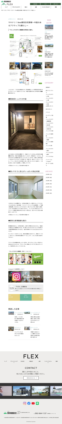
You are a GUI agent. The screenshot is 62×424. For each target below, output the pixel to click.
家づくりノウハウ (49, 91)
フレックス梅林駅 (49, 135)
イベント (48, 112)
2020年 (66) (49, 193)
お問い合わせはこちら (31, 378)
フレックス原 (49, 145)
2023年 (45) (49, 183)
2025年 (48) (49, 177)
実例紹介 (48, 87)
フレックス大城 (49, 131)
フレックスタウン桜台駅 (49, 124)
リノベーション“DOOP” (49, 160)
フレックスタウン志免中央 (49, 128)
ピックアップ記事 (49, 116)
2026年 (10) (49, 174)
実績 (56, 7)
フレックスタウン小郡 (49, 99)
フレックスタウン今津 (49, 95)
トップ (6, 7)
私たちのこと (18, 327)
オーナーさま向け (49, 164)
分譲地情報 (35, 4)
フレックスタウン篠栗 (49, 138)
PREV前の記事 (11, 296)
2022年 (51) (49, 187)
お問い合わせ (55, 4)
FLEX (2, 10)
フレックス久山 (49, 156)
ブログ (45, 4)
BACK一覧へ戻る (25, 296)
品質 (36, 7)
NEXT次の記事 (41, 296)
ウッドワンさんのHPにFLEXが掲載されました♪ (49, 74)
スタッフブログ (7, 10)
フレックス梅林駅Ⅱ (49, 142)
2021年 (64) (49, 190)
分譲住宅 (31, 361)
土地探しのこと (12, 19)
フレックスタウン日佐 (49, 103)
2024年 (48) (49, 180)
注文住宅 (22, 361)
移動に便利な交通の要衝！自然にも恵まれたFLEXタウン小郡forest (49, 55)
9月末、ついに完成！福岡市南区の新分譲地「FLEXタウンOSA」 (49, 37)
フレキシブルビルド (46, 7)
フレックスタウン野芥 (49, 153)
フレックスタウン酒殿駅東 (49, 120)
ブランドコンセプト (16, 7)
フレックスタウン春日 (49, 149)
